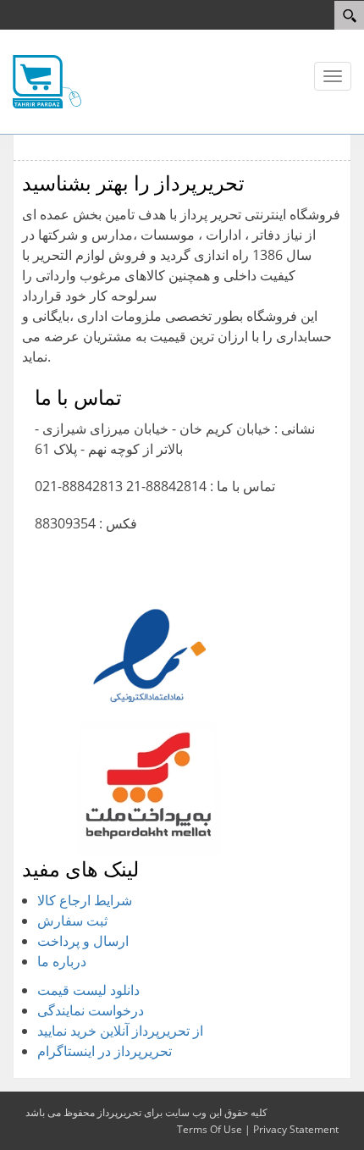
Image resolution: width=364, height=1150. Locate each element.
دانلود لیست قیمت (88, 990)
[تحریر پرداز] (47, 80)
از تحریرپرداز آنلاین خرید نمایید (120, 1030)
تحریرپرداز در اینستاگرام (104, 1051)
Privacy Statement (296, 1129)
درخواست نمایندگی (90, 1010)
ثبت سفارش (72, 920)
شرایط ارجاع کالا (84, 900)
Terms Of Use (209, 1129)
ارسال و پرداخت (83, 941)
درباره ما (61, 961)
